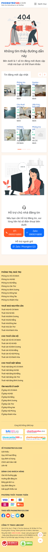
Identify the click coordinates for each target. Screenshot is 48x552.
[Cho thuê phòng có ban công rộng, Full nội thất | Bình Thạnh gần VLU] (39, 113)
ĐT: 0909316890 (15, 232)
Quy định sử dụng (8, 458)
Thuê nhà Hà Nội (7, 313)
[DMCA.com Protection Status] (26, 543)
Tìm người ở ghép (10, 386)
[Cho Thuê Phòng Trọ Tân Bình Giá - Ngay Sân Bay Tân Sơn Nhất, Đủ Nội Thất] (39, 90)
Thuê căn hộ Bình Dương (11, 347)
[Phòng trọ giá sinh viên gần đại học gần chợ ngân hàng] (24, 135)
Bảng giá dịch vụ (7, 482)
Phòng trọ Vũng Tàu (9, 296)
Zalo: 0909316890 (35, 232)
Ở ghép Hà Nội (7, 393)
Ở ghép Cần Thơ (7, 404)
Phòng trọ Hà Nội (8, 279)
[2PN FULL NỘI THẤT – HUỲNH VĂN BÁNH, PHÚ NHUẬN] (24, 113)
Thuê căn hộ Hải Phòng (10, 354)
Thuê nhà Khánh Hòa (9, 330)
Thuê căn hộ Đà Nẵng (9, 350)
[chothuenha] (36, 431)
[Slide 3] (29, 149)
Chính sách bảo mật (9, 462)
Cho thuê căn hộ (9, 336)
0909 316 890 (16, 533)
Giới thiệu (5, 452)
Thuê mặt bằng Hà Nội (10, 370)
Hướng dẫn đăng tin (9, 479)
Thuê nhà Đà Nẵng (8, 320)
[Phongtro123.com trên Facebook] (3, 517)
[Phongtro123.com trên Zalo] (13, 517)
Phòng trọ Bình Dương (10, 289)
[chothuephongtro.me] (36, 438)
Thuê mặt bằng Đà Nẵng (10, 373)
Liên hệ (4, 465)
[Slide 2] (24, 149)
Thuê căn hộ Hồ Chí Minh (11, 340)
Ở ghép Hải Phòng (8, 411)
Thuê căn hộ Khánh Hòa (10, 357)
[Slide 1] (19, 149)
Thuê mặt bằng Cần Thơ (10, 377)
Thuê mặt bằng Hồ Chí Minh (12, 367)
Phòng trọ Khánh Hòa (9, 300)
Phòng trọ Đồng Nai (9, 293)
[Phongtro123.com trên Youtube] (8, 517)
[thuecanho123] (12, 438)
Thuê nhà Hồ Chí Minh (10, 309)
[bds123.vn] (12, 431)
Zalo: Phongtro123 (25, 246)
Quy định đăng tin (8, 485)
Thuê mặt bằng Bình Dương (12, 380)
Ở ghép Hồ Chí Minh (9, 390)
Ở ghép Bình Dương (9, 400)
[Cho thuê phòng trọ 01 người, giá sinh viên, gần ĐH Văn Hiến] (8, 113)
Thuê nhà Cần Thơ (8, 327)
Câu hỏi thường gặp (9, 475)
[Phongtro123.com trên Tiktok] (22, 517)
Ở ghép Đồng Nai (8, 407)
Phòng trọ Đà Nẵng (8, 283)
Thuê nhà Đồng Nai (8, 323)
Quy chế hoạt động (8, 455)
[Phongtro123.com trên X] (17, 517)
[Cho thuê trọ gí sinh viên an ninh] (39, 134)
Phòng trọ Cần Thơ (8, 286)
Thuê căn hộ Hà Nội (9, 343)
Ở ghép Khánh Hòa (8, 414)
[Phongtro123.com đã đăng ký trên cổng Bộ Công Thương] (9, 543)
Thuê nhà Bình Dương (10, 316)
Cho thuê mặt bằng (11, 363)
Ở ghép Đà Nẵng (7, 397)
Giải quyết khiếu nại (9, 489)
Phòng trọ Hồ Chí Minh (10, 276)
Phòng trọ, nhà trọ (11, 272)
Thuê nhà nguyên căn (12, 306)
